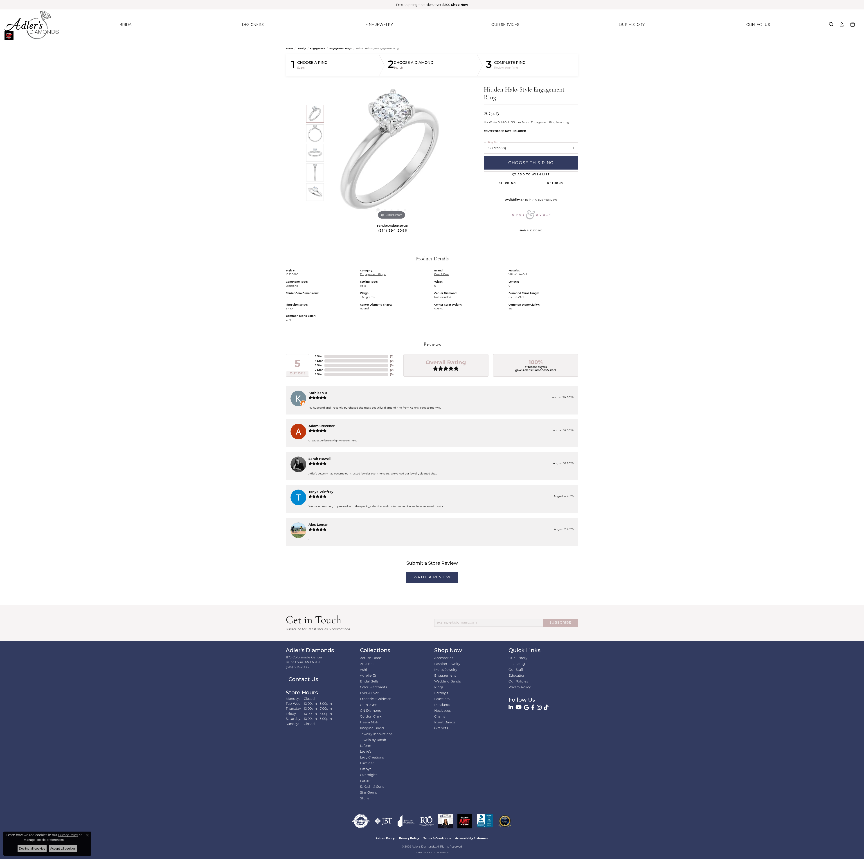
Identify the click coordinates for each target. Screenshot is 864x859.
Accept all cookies (63, 848)
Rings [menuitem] (438, 687)
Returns (555, 183)
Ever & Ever (441, 274)
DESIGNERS (253, 24)
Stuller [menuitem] (365, 798)
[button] (378, 210)
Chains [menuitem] (439, 716)
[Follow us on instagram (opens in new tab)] (539, 707)
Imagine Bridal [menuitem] (372, 728)
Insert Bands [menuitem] (444, 722)
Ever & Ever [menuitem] (369, 693)
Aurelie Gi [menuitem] (368, 676)
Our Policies (518, 681)
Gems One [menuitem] (368, 705)
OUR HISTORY (632, 24)
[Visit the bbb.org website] (485, 821)
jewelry (301, 48)
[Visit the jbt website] (383, 821)
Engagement (317, 48)
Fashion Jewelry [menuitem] (447, 664)
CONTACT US (758, 24)
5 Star (319, 356)
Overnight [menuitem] (368, 775)
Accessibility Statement (472, 838)
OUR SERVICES (505, 24)
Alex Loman (318, 525)
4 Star (319, 360)
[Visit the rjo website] (426, 821)
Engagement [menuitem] (445, 676)
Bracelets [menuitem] (442, 699)
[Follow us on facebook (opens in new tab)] (533, 707)
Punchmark (441, 853)
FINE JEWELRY (379, 24)
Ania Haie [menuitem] (368, 664)
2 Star (319, 369)
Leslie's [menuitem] (365, 752)
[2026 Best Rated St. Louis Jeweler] (504, 821)
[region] (391, 152)
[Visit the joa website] (406, 821)
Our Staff (515, 670)
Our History (517, 658)
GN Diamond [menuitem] (370, 711)
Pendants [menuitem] (442, 705)
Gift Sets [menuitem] (441, 728)
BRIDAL (126, 24)
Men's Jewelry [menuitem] (445, 670)
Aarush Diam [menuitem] (370, 658)
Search (301, 67)
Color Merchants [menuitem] (373, 687)
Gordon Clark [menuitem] (370, 716)
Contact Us (302, 679)
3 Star (319, 365)
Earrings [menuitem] (441, 693)
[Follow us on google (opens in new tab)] (526, 707)
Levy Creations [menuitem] (372, 757)
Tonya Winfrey (320, 492)
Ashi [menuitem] (363, 670)
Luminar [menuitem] (367, 763)
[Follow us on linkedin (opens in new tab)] (510, 707)
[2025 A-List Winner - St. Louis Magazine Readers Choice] (464, 821)
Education (516, 676)
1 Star (319, 374)
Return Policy (385, 838)
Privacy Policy (519, 687)
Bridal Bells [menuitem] (369, 681)
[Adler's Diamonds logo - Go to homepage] (31, 24)
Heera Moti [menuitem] (369, 722)
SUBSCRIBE (560, 622)
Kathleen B (317, 393)
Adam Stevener (321, 426)
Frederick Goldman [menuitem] (376, 699)
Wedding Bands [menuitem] (447, 681)
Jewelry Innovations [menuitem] (376, 734)
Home (289, 48)
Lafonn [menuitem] (365, 746)
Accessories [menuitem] (443, 658)
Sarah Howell (319, 459)
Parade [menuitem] (365, 781)
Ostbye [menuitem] (366, 769)
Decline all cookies (32, 848)
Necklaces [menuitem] (442, 711)
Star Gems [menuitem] (368, 792)
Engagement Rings (340, 48)
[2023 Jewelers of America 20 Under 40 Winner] (445, 821)
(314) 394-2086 (392, 230)
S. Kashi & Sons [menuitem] (372, 787)
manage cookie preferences (44, 839)
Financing (516, 664)
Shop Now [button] (459, 5)
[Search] (831, 24)
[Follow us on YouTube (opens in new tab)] (518, 707)
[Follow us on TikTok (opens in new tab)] (546, 707)
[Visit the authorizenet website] (361, 821)
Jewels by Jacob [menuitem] (373, 740)
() (391, 356)
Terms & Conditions (437, 838)
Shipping (507, 183)
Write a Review (432, 577)
